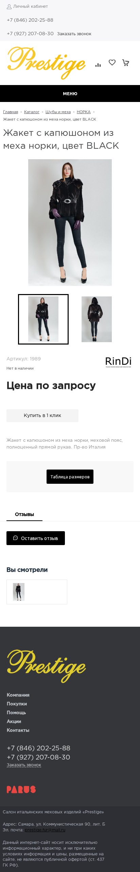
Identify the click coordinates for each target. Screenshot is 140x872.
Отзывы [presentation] (24, 515)
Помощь (16, 713)
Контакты (18, 730)
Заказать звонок (74, 34)
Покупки (17, 704)
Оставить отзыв (39, 538)
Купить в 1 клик (42, 416)
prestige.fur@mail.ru (45, 830)
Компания (18, 695)
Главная (10, 112)
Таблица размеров (70, 476)
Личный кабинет (30, 6)
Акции (14, 722)
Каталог (31, 112)
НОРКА (84, 112)
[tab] (24, 515)
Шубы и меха (58, 112)
